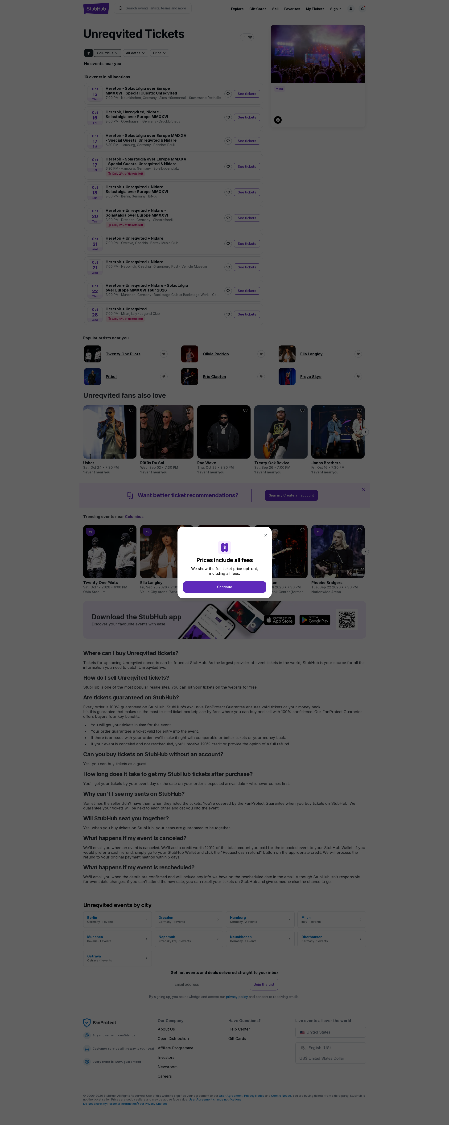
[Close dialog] (265, 535)
